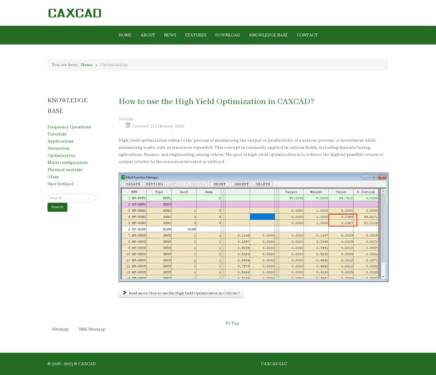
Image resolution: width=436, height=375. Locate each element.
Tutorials (56, 134)
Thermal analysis (64, 170)
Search (57, 207)
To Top (232, 323)
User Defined (60, 184)
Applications (60, 141)
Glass (53, 177)
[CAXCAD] (98, 12)
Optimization (61, 155)
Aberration (58, 148)
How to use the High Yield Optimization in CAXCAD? (216, 101)
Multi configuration (67, 162)
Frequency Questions (69, 127)
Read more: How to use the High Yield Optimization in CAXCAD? (184, 293)
